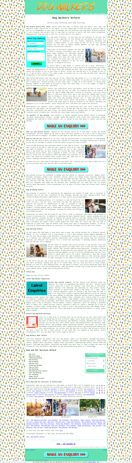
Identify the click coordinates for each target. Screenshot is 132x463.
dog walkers (40, 78)
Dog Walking (35, 425)
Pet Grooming (71, 425)
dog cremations (89, 391)
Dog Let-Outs (97, 425)
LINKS (86, 13)
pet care (54, 391)
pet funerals (36, 391)
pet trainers (52, 389)
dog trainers (49, 394)
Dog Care (51, 422)
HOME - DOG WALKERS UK (66, 444)
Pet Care (29, 422)
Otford (59, 175)
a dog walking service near (83, 306)
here (93, 346)
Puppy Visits (85, 420)
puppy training (40, 392)
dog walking (59, 67)
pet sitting (88, 389)
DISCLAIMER (102, 13)
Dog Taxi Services (47, 424)
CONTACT (96, 13)
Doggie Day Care (40, 422)
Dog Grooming (53, 420)
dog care (78, 392)
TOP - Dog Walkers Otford (35, 437)
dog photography (60, 392)
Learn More (92, 462)
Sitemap (27, 449)
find (31, 339)
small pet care (68, 394)
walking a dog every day (84, 286)
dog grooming (39, 396)
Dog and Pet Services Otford (41, 350)
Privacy (104, 449)
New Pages (32, 449)
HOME (82, 13)
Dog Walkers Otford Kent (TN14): (38, 26)
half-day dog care (72, 328)
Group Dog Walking (98, 420)
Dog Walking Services (39, 420)
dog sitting (93, 328)
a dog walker (77, 387)
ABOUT (91, 13)
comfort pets (70, 389)
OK (98, 462)
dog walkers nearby (97, 288)
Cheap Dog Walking (89, 424)
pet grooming (70, 391)
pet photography (89, 394)
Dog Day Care (60, 422)
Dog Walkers (74, 420)
